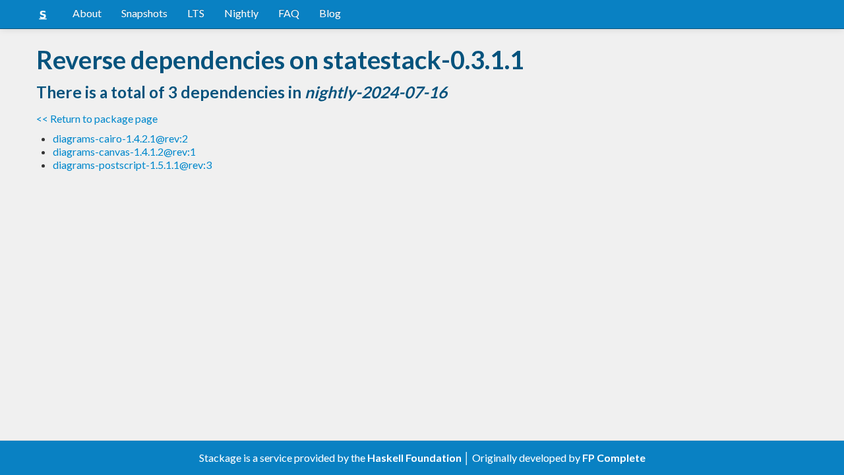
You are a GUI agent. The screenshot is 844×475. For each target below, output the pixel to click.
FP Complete (614, 457)
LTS (195, 13)
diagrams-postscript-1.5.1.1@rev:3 (132, 164)
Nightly (241, 13)
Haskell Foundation (414, 457)
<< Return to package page (97, 118)
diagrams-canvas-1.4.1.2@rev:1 (124, 151)
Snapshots (144, 13)
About (87, 13)
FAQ (288, 13)
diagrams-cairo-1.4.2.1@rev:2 (120, 138)
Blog (330, 13)
